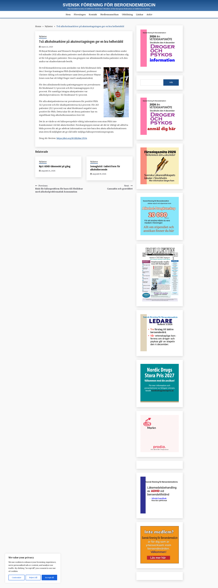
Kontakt (93, 14)
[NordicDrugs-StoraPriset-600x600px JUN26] (159, 401)
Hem (68, 14)
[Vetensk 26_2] (159, 66)
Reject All (33, 577)
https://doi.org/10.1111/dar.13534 (72, 138)
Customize (16, 577)
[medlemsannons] (159, 562)
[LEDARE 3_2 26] (159, 350)
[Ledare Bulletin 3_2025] (159, 234)
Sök (171, 82)
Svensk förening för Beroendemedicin (109, 5)
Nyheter (43, 36)
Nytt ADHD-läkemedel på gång (54, 166)
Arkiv (149, 14)
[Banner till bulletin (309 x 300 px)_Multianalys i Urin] (159, 451)
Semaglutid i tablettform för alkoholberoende (105, 168)
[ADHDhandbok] (159, 512)
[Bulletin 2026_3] (159, 300)
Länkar (139, 14)
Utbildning (127, 14)
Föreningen (80, 14)
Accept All (49, 577)
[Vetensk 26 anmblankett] (159, 134)
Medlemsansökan (109, 14)
